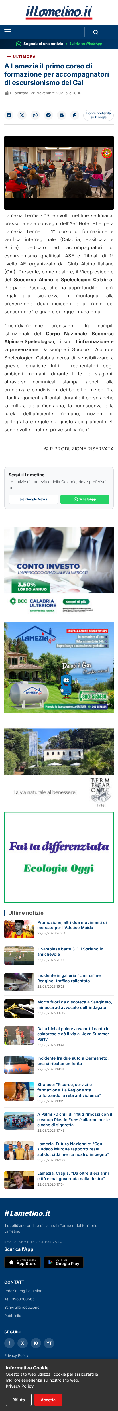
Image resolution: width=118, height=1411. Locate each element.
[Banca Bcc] (59, 572)
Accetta (48, 1399)
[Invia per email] (61, 115)
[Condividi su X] (22, 115)
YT (49, 1343)
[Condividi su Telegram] (48, 115)
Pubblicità (12, 1315)
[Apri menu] (7, 32)
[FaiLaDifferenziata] (59, 857)
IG (36, 1343)
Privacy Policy (16, 1355)
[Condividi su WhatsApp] (35, 115)
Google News (36, 499)
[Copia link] (74, 115)
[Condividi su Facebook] (8, 115)
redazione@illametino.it (25, 1290)
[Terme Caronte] (59, 762)
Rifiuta (18, 1399)
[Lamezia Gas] (59, 667)
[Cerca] (96, 32)
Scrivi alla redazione (22, 1307)
